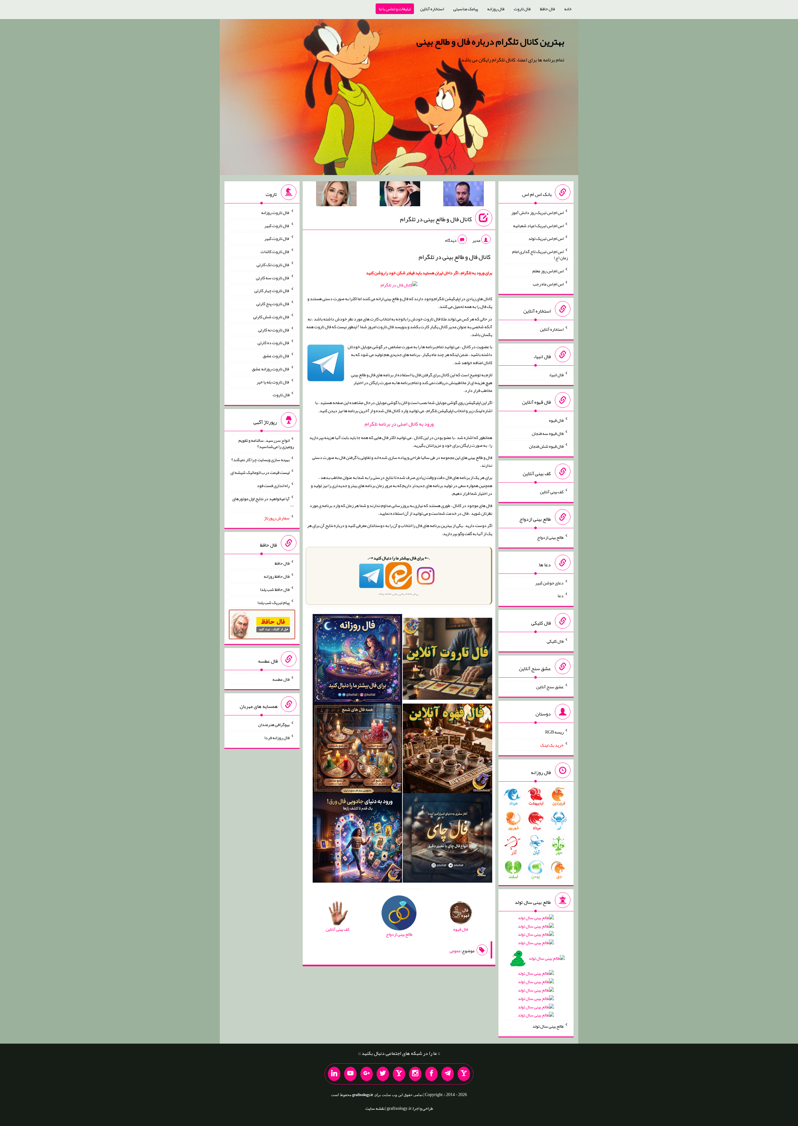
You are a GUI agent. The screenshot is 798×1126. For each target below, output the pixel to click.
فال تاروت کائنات (275, 251)
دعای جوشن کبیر (549, 582)
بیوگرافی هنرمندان (274, 724)
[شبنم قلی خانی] (336, 195)
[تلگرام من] (447, 1074)
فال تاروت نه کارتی (274, 329)
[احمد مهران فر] (463, 195)
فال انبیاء (556, 374)
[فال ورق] (357, 839)
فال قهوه (556, 420)
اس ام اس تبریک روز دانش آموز (537, 212)
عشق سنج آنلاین (550, 686)
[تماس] (399, 1074)
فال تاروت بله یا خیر (273, 381)
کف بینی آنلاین (552, 491)
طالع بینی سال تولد (548, 1026)
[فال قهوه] (447, 749)
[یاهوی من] (464, 1074)
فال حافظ (547, 8)
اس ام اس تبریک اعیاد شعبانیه (538, 225)
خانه (568, 8)
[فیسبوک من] (431, 1074)
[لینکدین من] (334, 1074)
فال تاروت (522, 8)
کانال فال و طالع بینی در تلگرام (436, 219)
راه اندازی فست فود (273, 485)
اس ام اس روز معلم (548, 270)
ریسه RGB (554, 732)
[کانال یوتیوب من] (350, 1074)
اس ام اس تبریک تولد (546, 238)
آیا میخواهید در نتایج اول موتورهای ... (263, 501)
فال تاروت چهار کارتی (272, 290)
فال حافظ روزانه (277, 576)
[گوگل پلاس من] (366, 1074)
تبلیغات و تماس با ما (395, 8)
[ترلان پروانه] (400, 195)
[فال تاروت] (447, 660)
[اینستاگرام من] (415, 1074)
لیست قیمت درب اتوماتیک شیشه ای (260, 472)
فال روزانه (495, 8)
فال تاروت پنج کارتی (273, 303)
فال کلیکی (555, 641)
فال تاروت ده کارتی (273, 342)
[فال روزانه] (357, 660)
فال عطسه (281, 679)
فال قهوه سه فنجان (548, 433)
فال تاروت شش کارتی (271, 316)
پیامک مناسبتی (465, 8)
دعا (561, 595)
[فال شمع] (357, 749)
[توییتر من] (383, 1074)
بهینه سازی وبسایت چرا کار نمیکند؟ (260, 459)
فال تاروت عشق (276, 355)
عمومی (455, 950)
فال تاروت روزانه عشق (271, 368)
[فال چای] (447, 839)
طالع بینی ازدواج (550, 537)
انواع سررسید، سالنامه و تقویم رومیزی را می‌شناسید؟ (266, 443)
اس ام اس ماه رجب (548, 283)
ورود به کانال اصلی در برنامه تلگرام (399, 424)
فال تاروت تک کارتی (273, 264)
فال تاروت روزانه (275, 212)
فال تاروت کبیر (277, 225)
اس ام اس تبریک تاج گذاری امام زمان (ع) (540, 254)
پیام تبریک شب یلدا (273, 602)
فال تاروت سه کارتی (273, 277)
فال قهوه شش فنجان (546, 446)
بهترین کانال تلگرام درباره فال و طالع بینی (490, 41)
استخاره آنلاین (432, 8)
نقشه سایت (375, 1108)
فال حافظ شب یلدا (275, 589)
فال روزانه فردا (277, 737)
